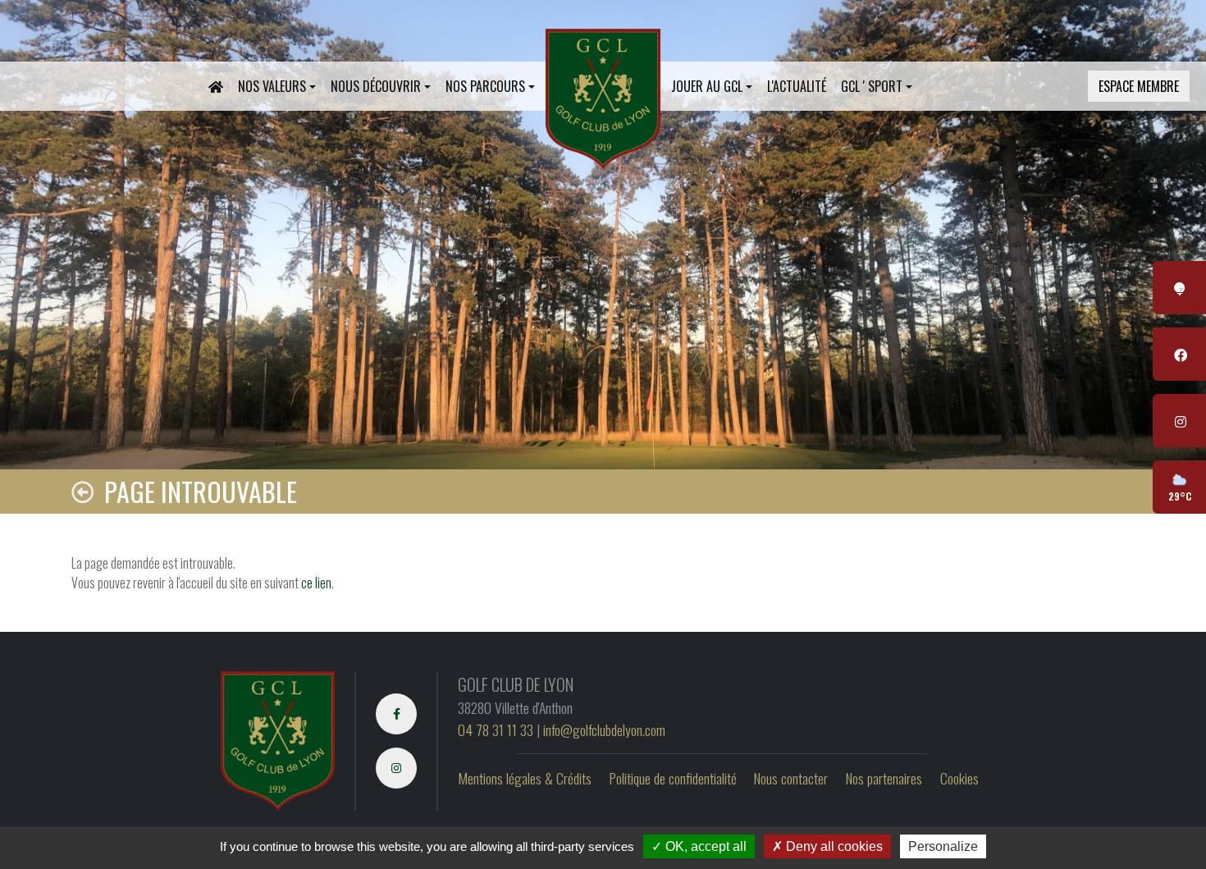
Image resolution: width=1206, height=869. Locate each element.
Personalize (943, 846)
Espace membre (1139, 86)
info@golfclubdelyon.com (604, 729)
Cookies (959, 778)
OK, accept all (704, 846)
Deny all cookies (833, 846)
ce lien (316, 582)
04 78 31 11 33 (495, 729)
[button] (276, 86)
